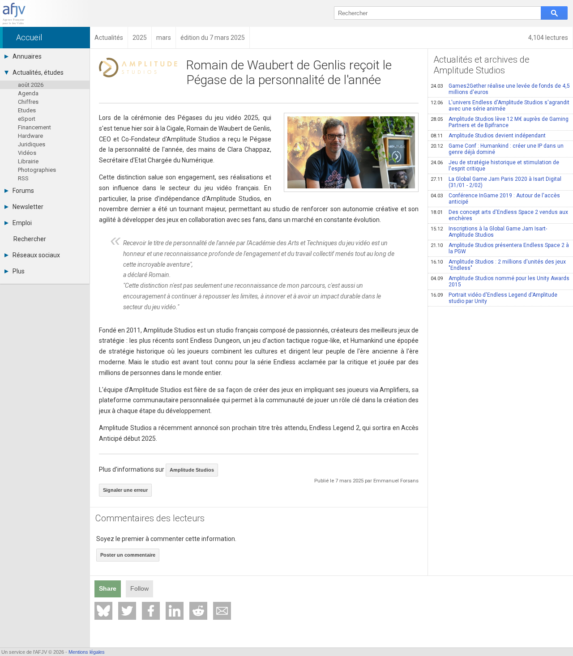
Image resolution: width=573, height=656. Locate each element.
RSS (23, 178)
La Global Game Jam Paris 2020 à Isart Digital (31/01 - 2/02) (496, 182)
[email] (222, 611)
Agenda (28, 93)
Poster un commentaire (127, 555)
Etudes (27, 110)
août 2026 (30, 84)
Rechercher (29, 239)
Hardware (30, 135)
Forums (23, 190)
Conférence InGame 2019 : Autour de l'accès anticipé (495, 198)
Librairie (28, 161)
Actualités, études (38, 72)
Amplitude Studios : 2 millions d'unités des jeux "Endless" (498, 265)
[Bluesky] (103, 611)
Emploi (22, 222)
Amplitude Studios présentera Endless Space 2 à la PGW (500, 248)
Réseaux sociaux (36, 255)
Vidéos (27, 152)
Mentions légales (86, 652)
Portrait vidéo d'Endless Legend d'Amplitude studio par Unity (494, 298)
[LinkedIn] (175, 611)
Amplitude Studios (192, 470)
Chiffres (28, 101)
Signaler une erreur (125, 490)
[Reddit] (198, 611)
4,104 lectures (548, 37)
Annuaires (27, 56)
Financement (34, 127)
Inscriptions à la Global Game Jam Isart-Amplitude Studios (489, 232)
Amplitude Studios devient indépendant (488, 135)
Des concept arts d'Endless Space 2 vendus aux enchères (499, 215)
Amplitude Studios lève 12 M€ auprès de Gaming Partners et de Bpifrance (500, 122)
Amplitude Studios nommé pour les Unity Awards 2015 (500, 281)
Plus (19, 271)
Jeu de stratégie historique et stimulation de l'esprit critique (495, 165)
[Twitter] (127, 611)
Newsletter (28, 206)
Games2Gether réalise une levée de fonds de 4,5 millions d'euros (500, 89)
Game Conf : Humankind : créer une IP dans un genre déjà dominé (497, 149)
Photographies (37, 169)
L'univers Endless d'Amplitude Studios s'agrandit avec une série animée (500, 105)
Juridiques (31, 144)
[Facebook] (151, 611)
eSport (26, 118)
